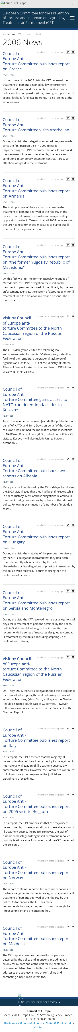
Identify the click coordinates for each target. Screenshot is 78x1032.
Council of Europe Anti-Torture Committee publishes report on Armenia (36, 188)
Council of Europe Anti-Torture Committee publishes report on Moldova (36, 935)
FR (73, 52)
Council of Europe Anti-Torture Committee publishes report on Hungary (36, 534)
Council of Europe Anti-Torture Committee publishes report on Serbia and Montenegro (36, 600)
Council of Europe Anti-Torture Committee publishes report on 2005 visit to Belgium (36, 803)
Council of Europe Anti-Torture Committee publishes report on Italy (36, 737)
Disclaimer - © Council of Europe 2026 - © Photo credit (38, 1023)
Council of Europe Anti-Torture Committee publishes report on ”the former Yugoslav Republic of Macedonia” (36, 257)
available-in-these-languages (50, 52)
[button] (39, 4)
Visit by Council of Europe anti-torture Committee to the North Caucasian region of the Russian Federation (32, 328)
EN (68, 52)
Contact (39, 1027)
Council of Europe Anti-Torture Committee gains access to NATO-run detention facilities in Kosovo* (35, 399)
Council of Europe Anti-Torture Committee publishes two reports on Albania (34, 468)
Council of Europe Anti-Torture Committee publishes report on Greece (36, 61)
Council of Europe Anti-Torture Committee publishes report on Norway (36, 869)
